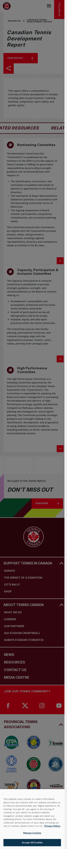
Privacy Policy (52, 825)
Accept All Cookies (32, 842)
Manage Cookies (32, 832)
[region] (32, 819)
